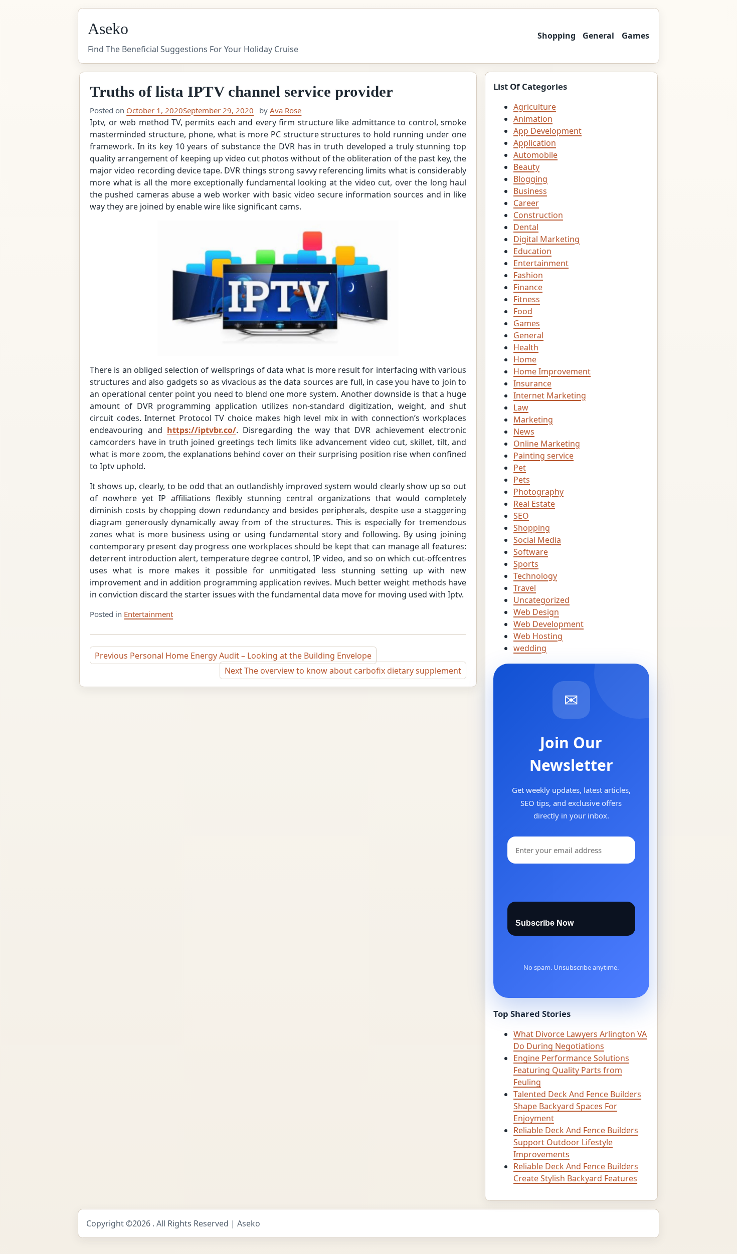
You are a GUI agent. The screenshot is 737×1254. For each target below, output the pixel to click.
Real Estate (534, 503)
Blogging (530, 178)
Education (532, 251)
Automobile (535, 154)
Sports (525, 563)
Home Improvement (552, 371)
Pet (519, 467)
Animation (532, 118)
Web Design (536, 611)
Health (525, 347)
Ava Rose (285, 110)
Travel (524, 587)
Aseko (108, 29)
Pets (521, 479)
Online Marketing (546, 443)
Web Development (548, 624)
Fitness (526, 299)
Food (522, 311)
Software (530, 551)
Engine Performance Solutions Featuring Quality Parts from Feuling (571, 1070)
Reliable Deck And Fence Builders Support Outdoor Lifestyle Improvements (575, 1142)
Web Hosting (538, 636)
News (523, 431)
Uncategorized (541, 599)
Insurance (532, 383)
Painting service (543, 455)
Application (534, 142)
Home (524, 359)
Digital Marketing (546, 239)
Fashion (528, 275)
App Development (547, 130)
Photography (538, 491)
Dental (525, 227)
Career (526, 202)
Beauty (526, 166)
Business (530, 190)
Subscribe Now (544, 923)
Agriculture (534, 106)
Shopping (556, 35)
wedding (529, 648)
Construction (538, 215)
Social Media (537, 539)
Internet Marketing (549, 395)
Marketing (533, 419)
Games (635, 35)
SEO (521, 515)
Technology (535, 575)
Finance (527, 287)
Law (520, 407)
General (598, 35)
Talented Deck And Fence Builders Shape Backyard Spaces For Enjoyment (577, 1106)
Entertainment (148, 614)
